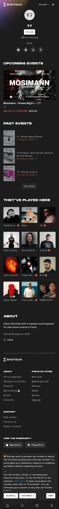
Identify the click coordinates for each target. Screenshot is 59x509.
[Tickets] (37, 505)
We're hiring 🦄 (11, 390)
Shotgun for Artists (14, 381)
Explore (43, 4)
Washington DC (40, 381)
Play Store (37, 445)
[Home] (12, 4)
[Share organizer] (53, 4)
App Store (15, 445)
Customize (26, 496)
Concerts (8, 399)
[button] (29, 32)
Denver (36, 395)
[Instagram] (18, 49)
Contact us (9, 421)
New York (37, 376)
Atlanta (36, 386)
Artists (7, 395)
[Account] (51, 505)
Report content (12, 426)
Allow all (11, 496)
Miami (35, 390)
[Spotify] (25, 49)
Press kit (8, 386)
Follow (29, 32)
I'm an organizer (12, 376)
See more (29, 186)
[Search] (22, 505)
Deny (51, 496)
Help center (10, 417)
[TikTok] (33, 49)
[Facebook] (40, 49)
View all (36, 399)
